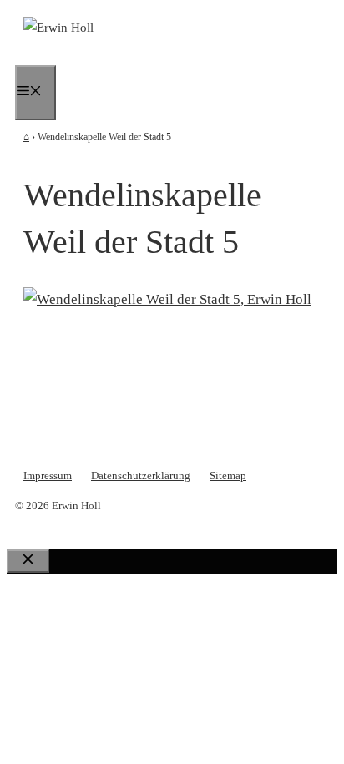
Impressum (47, 475)
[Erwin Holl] (58, 27)
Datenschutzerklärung (140, 475)
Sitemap (228, 475)
